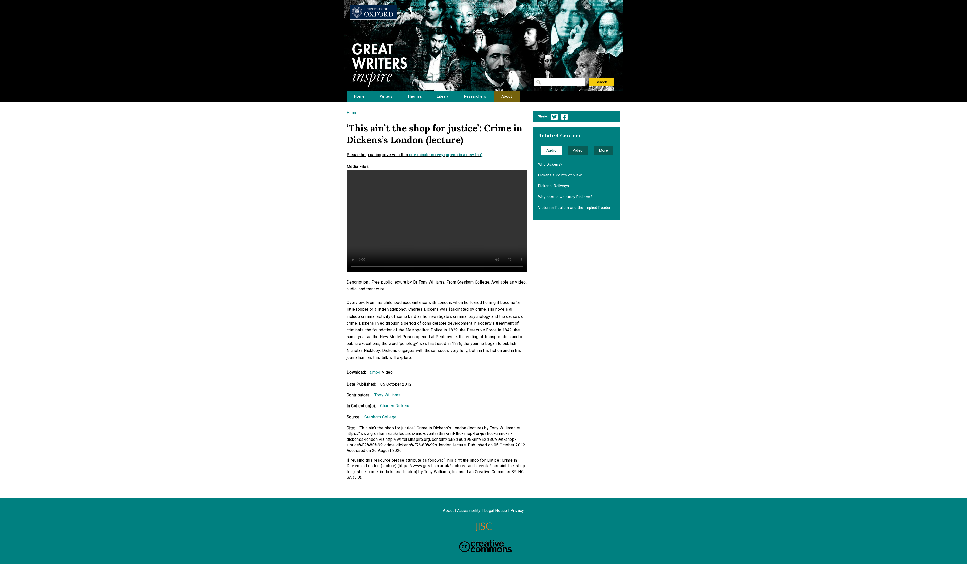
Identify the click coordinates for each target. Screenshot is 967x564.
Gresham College (380, 417)
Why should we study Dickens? (565, 197)
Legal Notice (495, 510)
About (506, 96)
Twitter (554, 117)
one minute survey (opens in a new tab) (445, 154)
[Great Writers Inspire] (373, 12)
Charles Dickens (395, 405)
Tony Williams (387, 395)
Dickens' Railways (553, 186)
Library (443, 96)
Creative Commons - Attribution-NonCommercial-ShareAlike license (485, 546)
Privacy (517, 510)
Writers (386, 96)
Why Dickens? (550, 164)
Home (359, 96)
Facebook (564, 117)
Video (578, 150)
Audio (551, 150)
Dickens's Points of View (560, 175)
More (603, 150)
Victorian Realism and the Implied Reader (574, 207)
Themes (414, 96)
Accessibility (469, 510)
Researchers (475, 96)
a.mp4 (375, 372)
